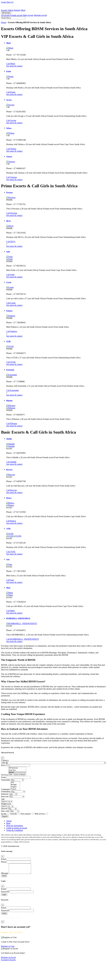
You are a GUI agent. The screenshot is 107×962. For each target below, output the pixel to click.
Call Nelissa (11, 149)
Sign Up (10, 2)
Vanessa (9, 156)
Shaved (4, 808)
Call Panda (10, 92)
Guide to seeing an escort (16, 828)
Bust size (4, 796)
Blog (8, 823)
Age (3, 799)
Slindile (9, 439)
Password (5, 892)
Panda (8, 71)
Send (4, 876)
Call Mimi (10, 611)
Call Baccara (11, 490)
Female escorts (16, 15)
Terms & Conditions (14, 830)
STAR (8, 341)
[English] (15, 787)
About (8, 821)
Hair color (5, 811)
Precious (9, 192)
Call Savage (11, 120)
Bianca (8, 498)
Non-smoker (25, 814)
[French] (15, 789)
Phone (3, 862)
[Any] (15, 782)
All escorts (6, 13)
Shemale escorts (40, 15)
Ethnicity (4, 794)
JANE (8, 528)
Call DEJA (10, 241)
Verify (4, 913)
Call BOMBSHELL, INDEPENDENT (22, 639)
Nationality (5, 780)
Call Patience (11, 331)
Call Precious (11, 213)
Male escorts (28, 15)
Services (4, 775)
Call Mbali (10, 64)
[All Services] (17, 768)
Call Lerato (11, 303)
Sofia (8, 252)
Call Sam (10, 580)
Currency (5, 760)
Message (4, 873)
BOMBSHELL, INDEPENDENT (18, 618)
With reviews (40, 814)
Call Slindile (11, 462)
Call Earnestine (12, 390)
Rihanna (9, 400)
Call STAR (11, 362)
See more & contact (14, 66)
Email (3, 859)
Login (4, 2)
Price (3, 765)
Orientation (5, 791)
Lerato (8, 282)
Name (3, 777)
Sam (8, 559)
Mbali (8, 43)
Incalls (4, 814)
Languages (5, 789)
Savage (9, 100)
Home (3, 22)
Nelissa (8, 128)
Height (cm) (6, 804)
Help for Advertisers (14, 825)
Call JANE (10, 552)
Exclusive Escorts (8, 960)
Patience (9, 311)
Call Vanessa (11, 177)
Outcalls (13, 814)
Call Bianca (11, 521)
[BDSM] (17, 772)
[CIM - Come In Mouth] (17, 775)
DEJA (8, 221)
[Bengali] (15, 785)
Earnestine (10, 370)
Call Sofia (10, 274)
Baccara (9, 469)
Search (4, 816)
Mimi (8, 588)
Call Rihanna (11, 423)
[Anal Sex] (17, 770)
